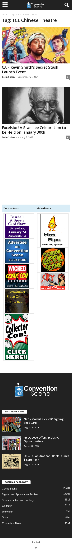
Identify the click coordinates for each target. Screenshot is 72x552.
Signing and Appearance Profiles (20, 494)
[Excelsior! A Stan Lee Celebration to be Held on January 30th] (36, 105)
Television (7, 511)
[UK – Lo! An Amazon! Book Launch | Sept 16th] (11, 461)
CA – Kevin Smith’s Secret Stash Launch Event (30, 69)
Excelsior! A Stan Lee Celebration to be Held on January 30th (34, 130)
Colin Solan (8, 76)
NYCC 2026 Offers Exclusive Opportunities (41, 439)
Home (4, 14)
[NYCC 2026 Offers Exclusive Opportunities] (11, 443)
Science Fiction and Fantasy (18, 500)
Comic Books (9, 488)
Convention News (11, 523)
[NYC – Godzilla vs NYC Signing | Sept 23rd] (11, 424)
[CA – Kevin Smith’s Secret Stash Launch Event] (36, 45)
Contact (36, 541)
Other (5, 517)
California (7, 506)
